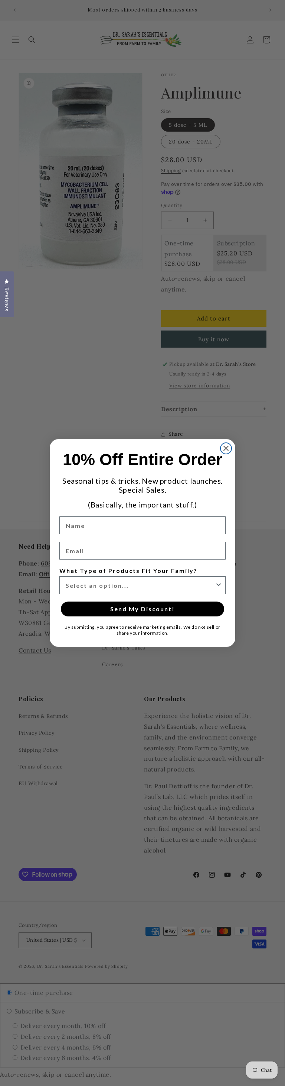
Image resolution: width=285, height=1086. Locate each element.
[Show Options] (218, 585)
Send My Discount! (142, 608)
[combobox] (140, 585)
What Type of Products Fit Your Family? (128, 570)
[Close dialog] (226, 448)
